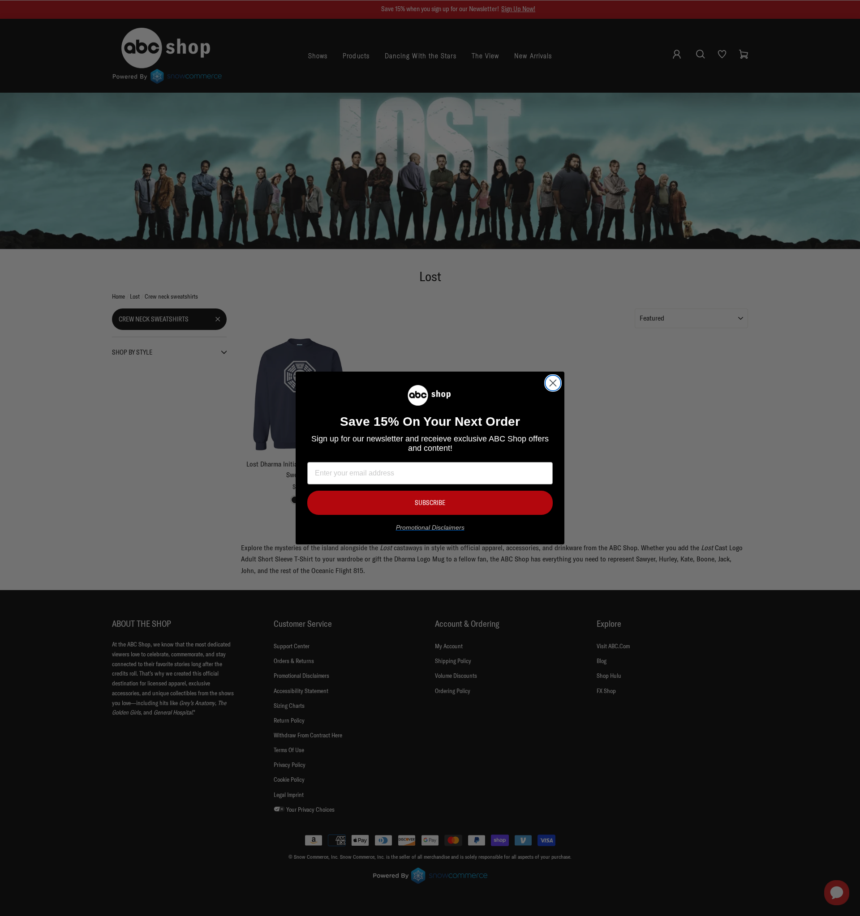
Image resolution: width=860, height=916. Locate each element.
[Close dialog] (553, 383)
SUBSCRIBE (430, 502)
